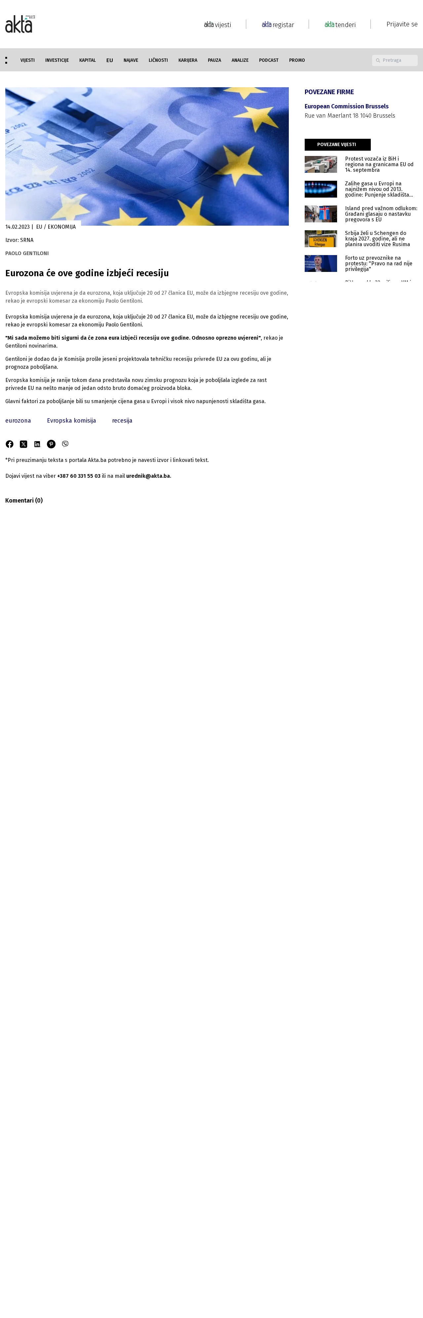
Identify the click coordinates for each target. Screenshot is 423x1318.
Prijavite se (402, 24)
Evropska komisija (71, 420)
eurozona (18, 420)
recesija (122, 420)
